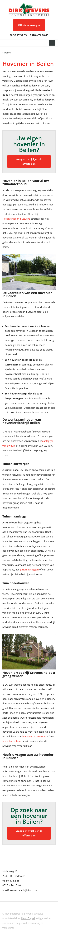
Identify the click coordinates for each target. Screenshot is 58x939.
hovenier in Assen (12, 741)
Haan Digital (28, 918)
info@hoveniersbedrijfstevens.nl (20, 890)
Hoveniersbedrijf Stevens (16, 218)
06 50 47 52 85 (18, 35)
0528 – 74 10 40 (39, 35)
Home (7, 52)
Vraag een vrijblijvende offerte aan (29, 161)
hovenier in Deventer (34, 736)
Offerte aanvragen (29, 25)
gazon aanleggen (29, 569)
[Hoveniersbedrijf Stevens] (29, 9)
